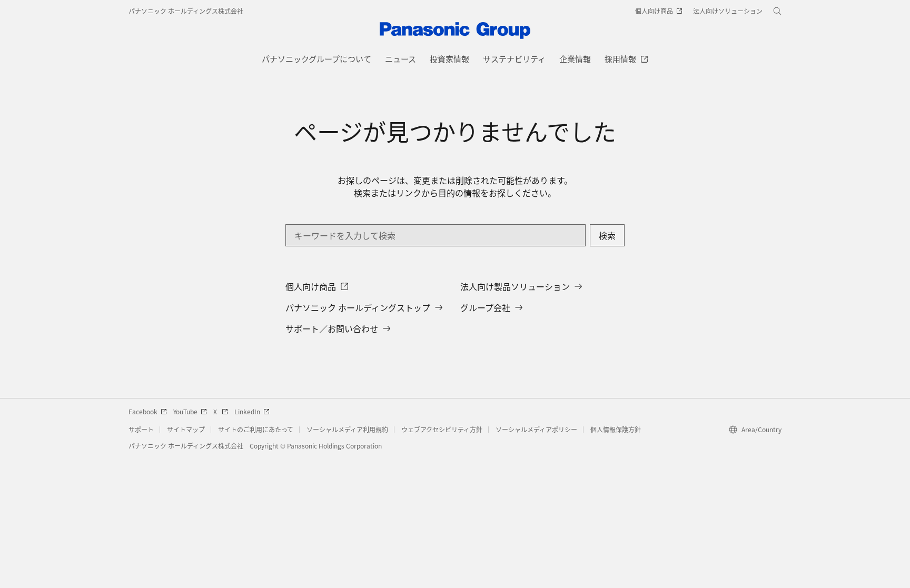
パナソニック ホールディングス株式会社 (185, 10)
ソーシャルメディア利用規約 (347, 429)
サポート (141, 429)
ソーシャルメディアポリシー (536, 429)
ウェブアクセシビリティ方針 (441, 429)
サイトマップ (186, 429)
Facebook (142, 411)
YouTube (185, 411)
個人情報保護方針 (615, 429)
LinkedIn (247, 411)
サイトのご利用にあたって (255, 429)
